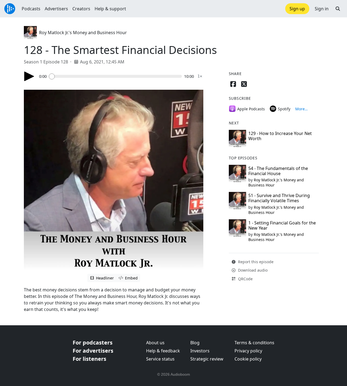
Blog (195, 343)
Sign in (322, 9)
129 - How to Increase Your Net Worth (280, 135)
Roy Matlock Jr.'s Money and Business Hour (83, 33)
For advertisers (93, 350)
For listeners (89, 358)
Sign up (297, 9)
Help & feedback (163, 351)
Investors (200, 351)
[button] (338, 8)
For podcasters (93, 342)
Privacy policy (248, 351)
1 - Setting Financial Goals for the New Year (282, 225)
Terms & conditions (254, 343)
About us (155, 343)
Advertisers (56, 9)
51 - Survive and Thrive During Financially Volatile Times (279, 198)
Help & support (110, 9)
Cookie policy (248, 359)
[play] (29, 76)
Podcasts (31, 9)
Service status (160, 359)
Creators (81, 9)
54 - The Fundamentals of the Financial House (278, 170)
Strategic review (206, 359)
